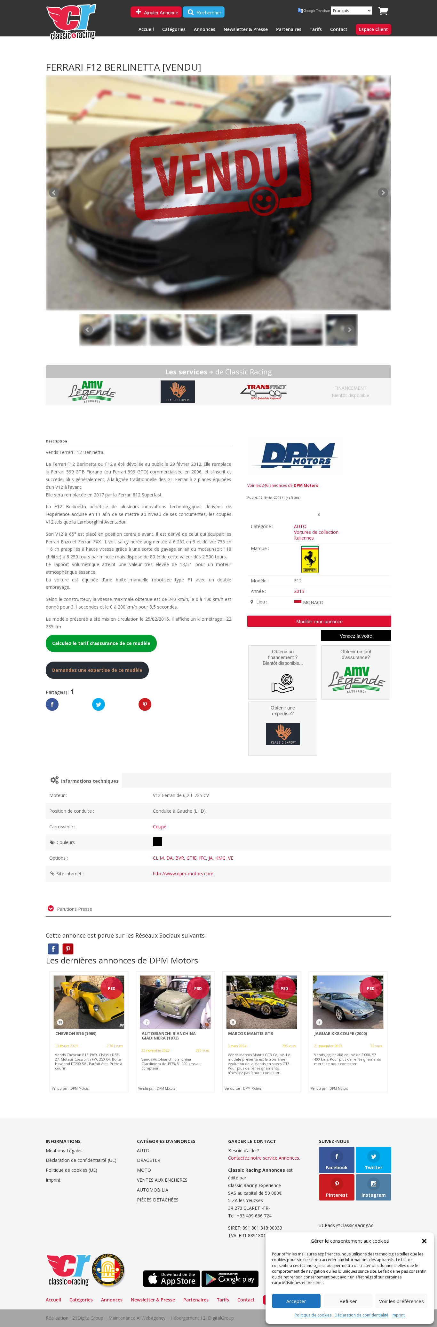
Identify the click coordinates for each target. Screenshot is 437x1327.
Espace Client (373, 29)
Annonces (204, 29)
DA (169, 858)
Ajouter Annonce (160, 12)
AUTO (300, 526)
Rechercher (208, 12)
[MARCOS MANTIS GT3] (261, 1032)
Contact (338, 29)
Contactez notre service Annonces (263, 1158)
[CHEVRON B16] (89, 1032)
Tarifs (316, 29)
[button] (424, 1241)
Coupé (159, 827)
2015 (299, 591)
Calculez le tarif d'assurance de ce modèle (101, 643)
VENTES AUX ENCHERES (162, 1180)
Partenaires (288, 29)
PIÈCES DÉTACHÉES (158, 1200)
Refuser (348, 1301)
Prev (88, 330)
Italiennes (304, 538)
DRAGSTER (148, 1160)
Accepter (296, 1301)
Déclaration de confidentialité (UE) (81, 1160)
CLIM (158, 858)
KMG (220, 858)
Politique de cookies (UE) (71, 1170)
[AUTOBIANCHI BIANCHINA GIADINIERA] (175, 1032)
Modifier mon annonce (319, 621)
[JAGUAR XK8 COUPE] (348, 1032)
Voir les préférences (401, 1301)
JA (211, 858)
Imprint (398, 1315)
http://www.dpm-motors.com (183, 874)
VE (230, 858)
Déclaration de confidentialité (361, 1315)
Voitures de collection (316, 532)
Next (349, 330)
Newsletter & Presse (246, 29)
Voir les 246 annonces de (282, 485)
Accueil (146, 29)
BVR (179, 858)
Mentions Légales (64, 1150)
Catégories (174, 29)
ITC (202, 858)
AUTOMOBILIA (152, 1190)
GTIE (191, 858)
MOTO (144, 1170)
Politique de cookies (313, 1315)
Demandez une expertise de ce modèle (97, 670)
